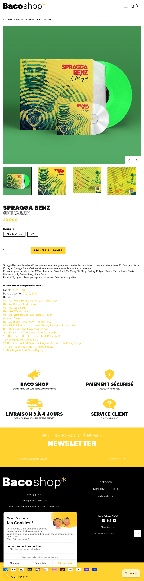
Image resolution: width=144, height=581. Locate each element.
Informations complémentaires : (23, 285)
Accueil (8, 19)
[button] (133, 6)
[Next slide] (137, 160)
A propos (106, 482)
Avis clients (105, 495)
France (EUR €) (18, 577)
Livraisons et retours (105, 488)
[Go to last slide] (129, 160)
